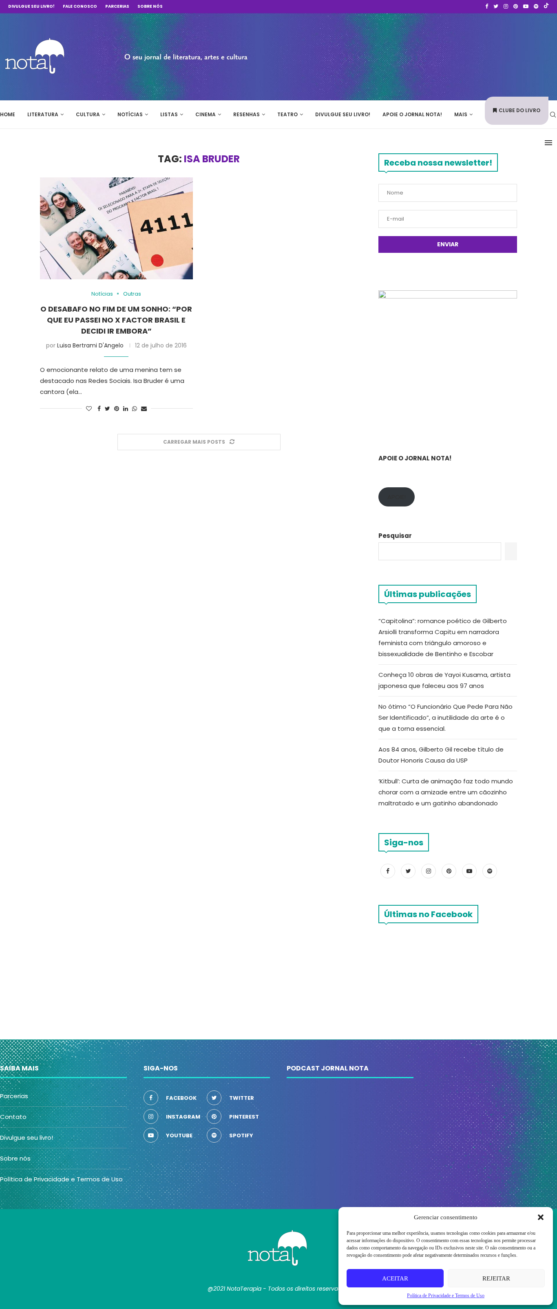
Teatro (287, 114)
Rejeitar (496, 1278)
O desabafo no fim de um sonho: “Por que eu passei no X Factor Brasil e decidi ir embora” (116, 320)
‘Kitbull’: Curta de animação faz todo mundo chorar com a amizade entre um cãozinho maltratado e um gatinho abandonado (445, 792)
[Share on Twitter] (107, 409)
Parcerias (117, 6)
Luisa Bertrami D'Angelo (90, 345)
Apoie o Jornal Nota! (412, 114)
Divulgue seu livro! (31, 6)
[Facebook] (486, 6)
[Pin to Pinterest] (116, 409)
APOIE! (396, 497)
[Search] (553, 114)
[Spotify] (536, 6)
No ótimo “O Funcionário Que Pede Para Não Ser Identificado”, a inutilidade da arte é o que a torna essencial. (445, 717)
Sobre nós (150, 6)
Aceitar (395, 1278)
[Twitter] (495, 6)
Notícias (130, 114)
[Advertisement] (434, 55)
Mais (460, 114)
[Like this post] (89, 409)
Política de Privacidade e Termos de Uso (61, 1179)
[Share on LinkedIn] (125, 409)
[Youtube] (525, 6)
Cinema (205, 114)
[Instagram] (506, 6)
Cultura (88, 114)
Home (7, 114)
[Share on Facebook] (99, 409)
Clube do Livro (519, 110)
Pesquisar (395, 535)
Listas (169, 114)
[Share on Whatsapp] (134, 409)
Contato (13, 1116)
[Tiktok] (546, 6)
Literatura (42, 114)
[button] (541, 1217)
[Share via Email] (144, 409)
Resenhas (246, 114)
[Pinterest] (515, 6)
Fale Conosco (80, 6)
